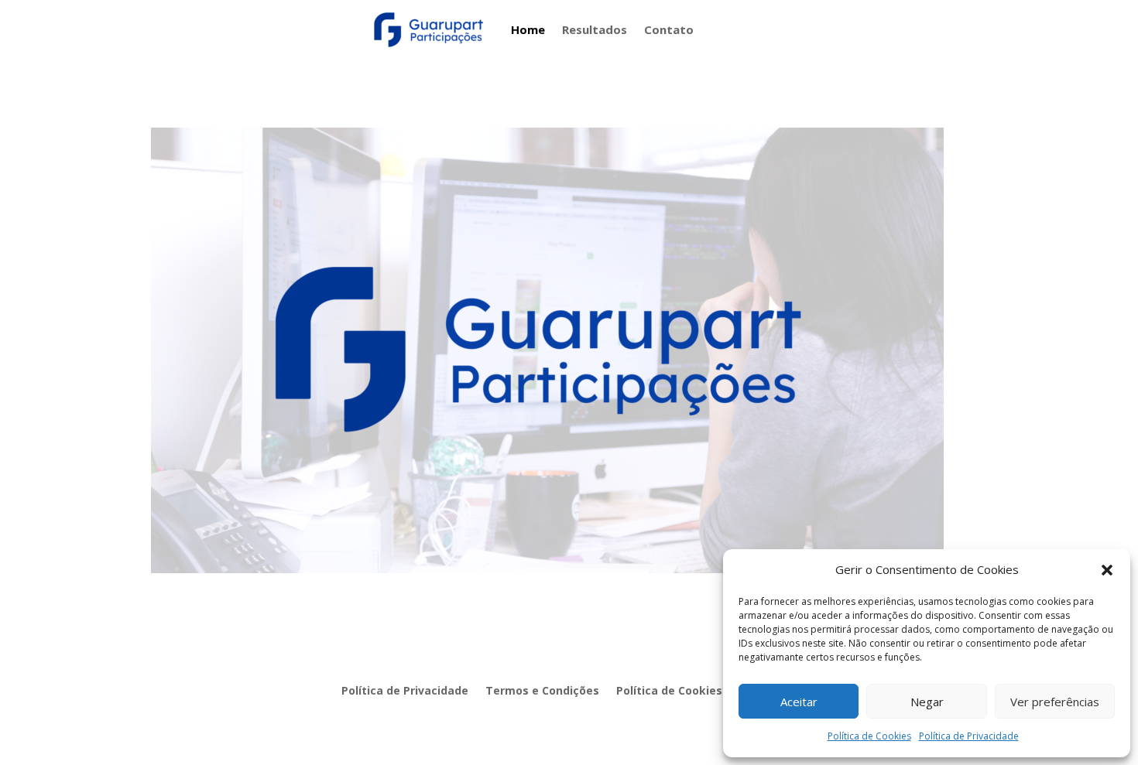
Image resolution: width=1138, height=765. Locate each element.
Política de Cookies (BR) (682, 691)
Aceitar (799, 701)
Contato (669, 29)
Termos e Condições (542, 691)
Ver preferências (1054, 701)
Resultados (594, 29)
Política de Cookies (869, 736)
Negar (927, 701)
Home (528, 29)
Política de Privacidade (969, 736)
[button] (1107, 570)
